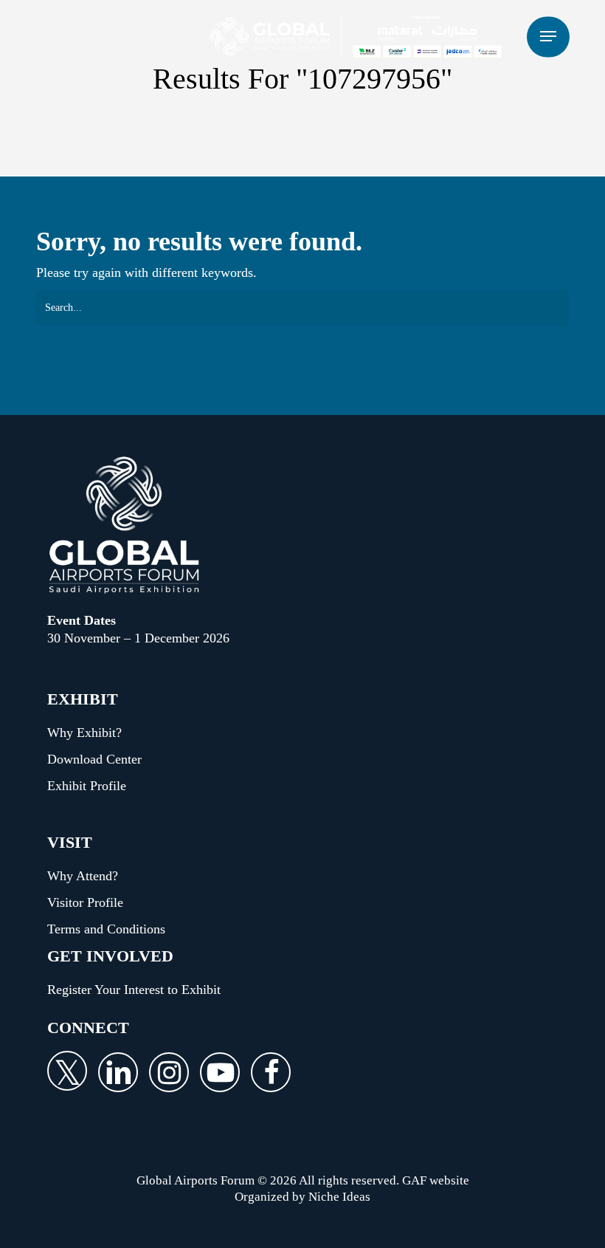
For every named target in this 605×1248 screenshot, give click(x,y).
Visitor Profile (85, 902)
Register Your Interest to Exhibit (134, 989)
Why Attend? (82, 875)
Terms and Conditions (106, 929)
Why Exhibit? (84, 732)
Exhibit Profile (86, 785)
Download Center (94, 759)
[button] (548, 36)
